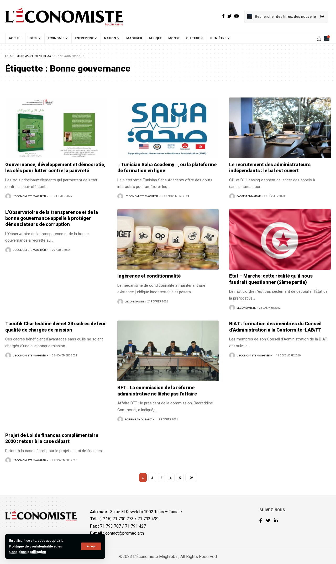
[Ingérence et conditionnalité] (168, 239)
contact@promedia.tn (124, 533)
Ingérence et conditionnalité (149, 276)
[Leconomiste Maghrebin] (64, 16)
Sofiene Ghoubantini (140, 419)
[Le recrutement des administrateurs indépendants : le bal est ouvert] (280, 127)
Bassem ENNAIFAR (249, 196)
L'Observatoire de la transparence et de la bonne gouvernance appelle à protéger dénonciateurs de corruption (51, 218)
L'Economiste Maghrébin (31, 196)
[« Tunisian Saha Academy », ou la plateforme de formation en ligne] (168, 127)
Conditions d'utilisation (27, 552)
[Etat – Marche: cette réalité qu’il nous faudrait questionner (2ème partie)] (280, 239)
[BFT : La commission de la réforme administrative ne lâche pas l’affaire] (168, 351)
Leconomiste (134, 301)
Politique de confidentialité (31, 546)
